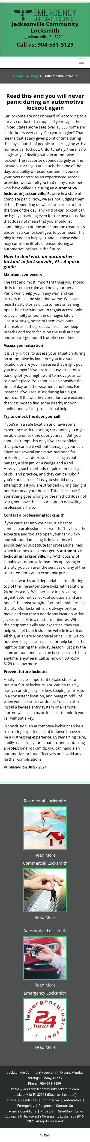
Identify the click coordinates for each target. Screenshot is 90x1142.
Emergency (25, 1106)
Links (79, 1111)
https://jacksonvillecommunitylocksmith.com (45, 1089)
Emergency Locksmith (45, 993)
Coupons (45, 1106)
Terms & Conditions (21, 1111)
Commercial (51, 1100)
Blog (34, 76)
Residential (29, 1100)
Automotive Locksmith (45, 930)
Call (46, 1135)
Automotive (72, 1100)
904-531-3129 (56, 44)
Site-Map (65, 1111)
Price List (47, 1111)
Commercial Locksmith (45, 863)
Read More (45, 855)
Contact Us (64, 1106)
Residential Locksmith (45, 801)
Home (18, 76)
